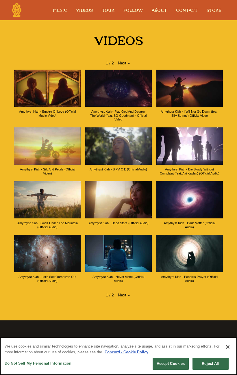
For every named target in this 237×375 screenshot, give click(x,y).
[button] (124, 63)
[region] (118, 356)
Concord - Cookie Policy (126, 352)
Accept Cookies (171, 363)
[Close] (227, 347)
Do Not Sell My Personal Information (38, 363)
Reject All (210, 363)
